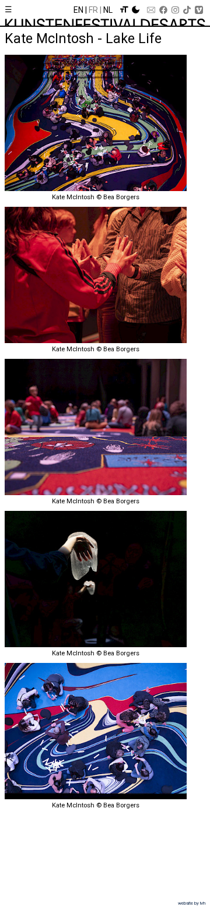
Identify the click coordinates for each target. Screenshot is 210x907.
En (78, 10)
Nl (108, 10)
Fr (93, 10)
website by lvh (191, 903)
